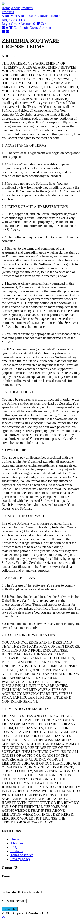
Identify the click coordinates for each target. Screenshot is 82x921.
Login (6, 24)
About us (16, 843)
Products (27, 8)
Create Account (21, 24)
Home (6, 8)
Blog (5, 20)
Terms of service (21, 855)
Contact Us (17, 20)
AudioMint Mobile (47, 16)
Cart (40, 24)
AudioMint (9, 16)
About (15, 8)
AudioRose (25, 16)
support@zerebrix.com (28, 876)
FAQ (13, 847)
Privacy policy (20, 859)
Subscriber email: (14, 901)
